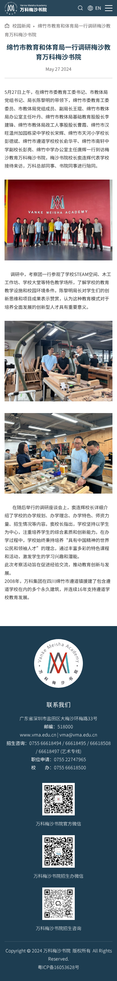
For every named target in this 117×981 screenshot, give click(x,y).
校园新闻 (21, 25)
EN (98, 8)
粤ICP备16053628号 (58, 967)
